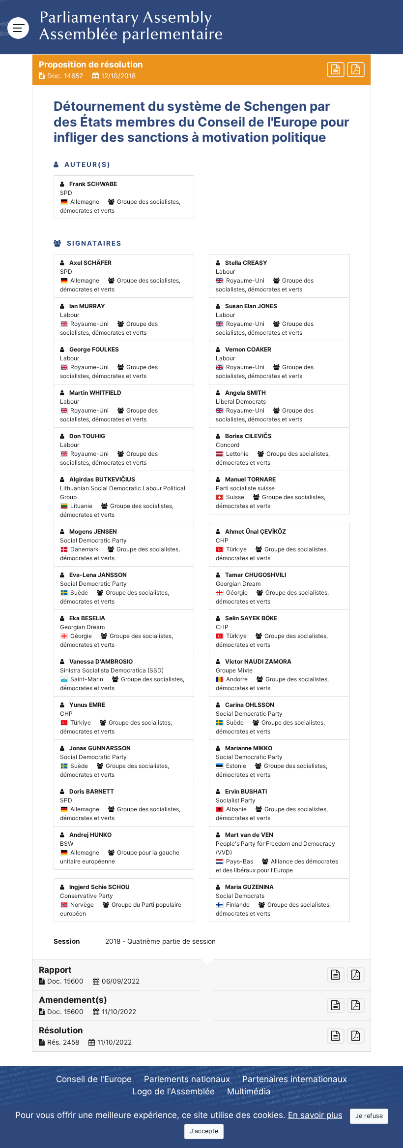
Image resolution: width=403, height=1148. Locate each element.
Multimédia (249, 1091)
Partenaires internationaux (294, 1079)
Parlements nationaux (187, 1079)
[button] (201, 70)
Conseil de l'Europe (94, 1079)
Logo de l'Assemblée (173, 1091)
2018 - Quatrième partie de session (160, 941)
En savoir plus (315, 1115)
